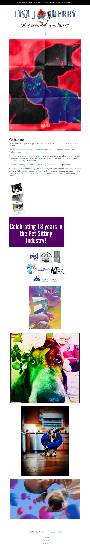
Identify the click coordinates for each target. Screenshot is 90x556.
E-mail (59, 532)
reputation (33, 171)
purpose (15, 168)
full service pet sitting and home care (29, 149)
